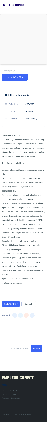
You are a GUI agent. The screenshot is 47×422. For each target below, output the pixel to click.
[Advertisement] (23, 39)
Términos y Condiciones (11, 398)
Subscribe (36, 349)
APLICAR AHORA (15, 77)
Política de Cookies (9, 394)
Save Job (29, 304)
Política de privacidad (10, 391)
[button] (43, 6)
